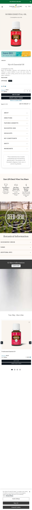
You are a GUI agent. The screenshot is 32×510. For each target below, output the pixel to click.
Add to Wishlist (23, 104)
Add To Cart (16, 360)
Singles (3, 60)
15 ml (10, 80)
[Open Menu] (2, 6)
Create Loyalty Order (16, 98)
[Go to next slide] (30, 342)
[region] (16, 499)
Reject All (16, 503)
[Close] (29, 491)
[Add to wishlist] (29, 322)
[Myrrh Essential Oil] (16, 34)
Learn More (16, 265)
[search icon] (26, 6)
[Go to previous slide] (2, 342)
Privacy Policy (9, 495)
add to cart (16, 94)
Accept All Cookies (16, 507)
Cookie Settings (16, 498)
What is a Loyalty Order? (16, 100)
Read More (4, 77)
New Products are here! (15, 1)
